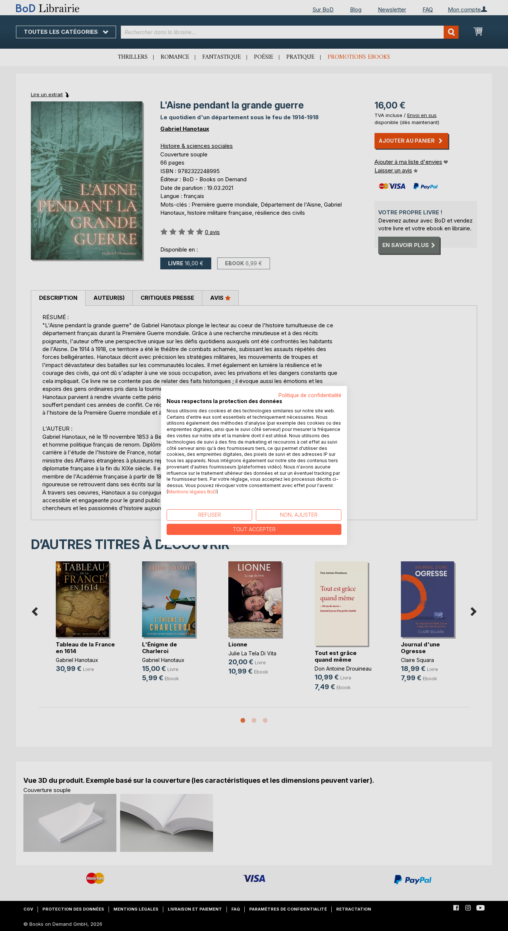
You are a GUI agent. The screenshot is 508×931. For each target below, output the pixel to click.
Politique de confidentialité (310, 395)
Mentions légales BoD (192, 491)
